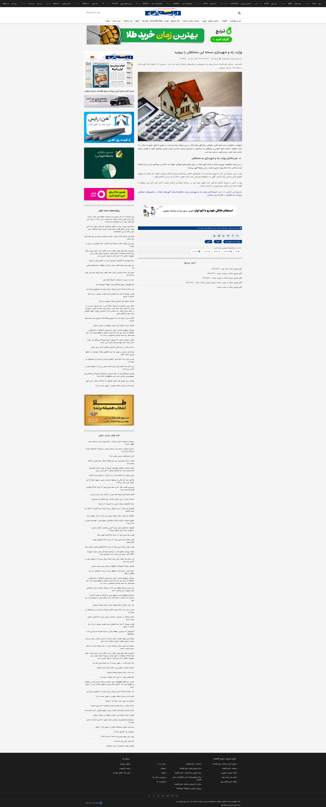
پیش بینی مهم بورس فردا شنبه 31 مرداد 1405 (117, 736)
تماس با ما (162, 764)
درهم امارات (275, 4)
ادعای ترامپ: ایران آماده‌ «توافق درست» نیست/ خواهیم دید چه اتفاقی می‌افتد (111, 572)
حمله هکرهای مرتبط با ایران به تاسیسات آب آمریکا (116, 504)
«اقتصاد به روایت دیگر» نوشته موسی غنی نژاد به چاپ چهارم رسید (110, 516)
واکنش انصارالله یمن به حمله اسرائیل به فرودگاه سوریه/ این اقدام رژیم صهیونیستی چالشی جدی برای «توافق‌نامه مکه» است (109, 375)
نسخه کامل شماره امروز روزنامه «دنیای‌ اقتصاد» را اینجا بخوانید (109, 91)
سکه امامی (73, 4)
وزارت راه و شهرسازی (232, 241)
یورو (297, 4)
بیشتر (107, 21)
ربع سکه (321, 4)
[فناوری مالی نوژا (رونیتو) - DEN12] (109, 410)
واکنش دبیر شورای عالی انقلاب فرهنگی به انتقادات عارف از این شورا (110, 381)
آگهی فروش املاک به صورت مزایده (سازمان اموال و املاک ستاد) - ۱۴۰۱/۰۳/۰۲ (214, 282)
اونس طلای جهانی (103, 4)
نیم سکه (17, 4)
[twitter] (228, 236)
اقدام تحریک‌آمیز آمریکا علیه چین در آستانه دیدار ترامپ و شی (112, 494)
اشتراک (163, 773)
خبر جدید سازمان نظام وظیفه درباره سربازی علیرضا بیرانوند (113, 605)
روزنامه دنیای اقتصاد (229, 768)
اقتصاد (224, 21)
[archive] (149, 796)
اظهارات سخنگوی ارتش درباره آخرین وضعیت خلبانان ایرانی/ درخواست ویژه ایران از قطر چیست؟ (112, 529)
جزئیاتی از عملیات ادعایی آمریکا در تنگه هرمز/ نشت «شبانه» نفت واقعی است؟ (111, 442)
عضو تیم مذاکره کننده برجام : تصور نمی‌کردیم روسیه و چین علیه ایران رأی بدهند (109, 237)
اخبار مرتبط (190, 263)
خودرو (166, 21)
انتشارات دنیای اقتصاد (193, 764)
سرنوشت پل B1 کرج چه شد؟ (124, 732)
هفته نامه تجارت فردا (229, 777)
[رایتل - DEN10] (109, 194)
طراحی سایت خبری (94, 803)
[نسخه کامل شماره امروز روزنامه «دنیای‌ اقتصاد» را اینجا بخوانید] (109, 70)
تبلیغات (163, 768)
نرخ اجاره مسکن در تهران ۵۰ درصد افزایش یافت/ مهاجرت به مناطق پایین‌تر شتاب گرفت (110, 353)
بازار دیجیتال (175, 21)
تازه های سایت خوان (109, 435)
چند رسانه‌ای (127, 21)
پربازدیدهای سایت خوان (109, 210)
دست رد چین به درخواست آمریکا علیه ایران (118, 280)
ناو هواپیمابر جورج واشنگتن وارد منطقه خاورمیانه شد (115, 284)
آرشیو (137, 21)
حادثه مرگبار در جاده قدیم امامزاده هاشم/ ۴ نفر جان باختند (112, 347)
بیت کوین (252, 4)
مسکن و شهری (213, 21)
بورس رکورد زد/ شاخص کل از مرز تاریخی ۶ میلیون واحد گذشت (111, 475)
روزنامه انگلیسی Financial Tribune (188, 788)
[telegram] (219, 236)
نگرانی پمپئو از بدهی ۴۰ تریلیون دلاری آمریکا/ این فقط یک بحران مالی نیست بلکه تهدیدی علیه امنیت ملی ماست (110, 341)
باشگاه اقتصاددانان (156, 21)
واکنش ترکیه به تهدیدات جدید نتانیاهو (120, 746)
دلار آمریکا (191, 4)
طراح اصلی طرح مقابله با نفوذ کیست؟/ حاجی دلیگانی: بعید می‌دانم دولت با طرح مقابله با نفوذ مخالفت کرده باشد (109, 640)
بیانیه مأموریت (125, 768)
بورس (204, 21)
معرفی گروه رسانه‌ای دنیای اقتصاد (225, 764)
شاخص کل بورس (224, 4)
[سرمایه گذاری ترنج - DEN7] (163, 35)
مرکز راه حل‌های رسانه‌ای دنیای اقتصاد (187, 784)
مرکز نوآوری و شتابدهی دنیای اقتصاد (188, 773)
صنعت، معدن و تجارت (190, 21)
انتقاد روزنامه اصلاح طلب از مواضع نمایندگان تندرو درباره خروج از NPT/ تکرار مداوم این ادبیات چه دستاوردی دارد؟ (110, 553)
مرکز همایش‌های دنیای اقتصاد (190, 768)
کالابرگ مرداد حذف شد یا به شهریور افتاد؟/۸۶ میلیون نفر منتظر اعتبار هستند (109, 319)
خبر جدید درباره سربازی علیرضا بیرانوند (120, 672)
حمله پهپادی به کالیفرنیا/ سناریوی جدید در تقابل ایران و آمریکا (111, 260)
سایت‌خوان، (231, 228)
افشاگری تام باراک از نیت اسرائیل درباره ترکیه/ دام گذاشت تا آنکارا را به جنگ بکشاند (109, 509)
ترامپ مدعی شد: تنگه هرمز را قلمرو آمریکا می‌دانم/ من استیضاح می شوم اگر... (109, 360)
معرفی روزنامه (125, 764)
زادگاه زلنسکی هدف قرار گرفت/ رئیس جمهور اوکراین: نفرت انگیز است (109, 710)
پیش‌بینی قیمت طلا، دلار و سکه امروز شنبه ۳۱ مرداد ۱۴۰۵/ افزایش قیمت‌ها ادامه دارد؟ (110, 488)
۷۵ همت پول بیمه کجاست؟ (124, 741)
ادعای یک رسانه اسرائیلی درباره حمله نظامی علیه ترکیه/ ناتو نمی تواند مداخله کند (109, 273)
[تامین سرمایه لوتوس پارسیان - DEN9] (109, 163)
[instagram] (177, 796)
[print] (214, 236)
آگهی (208, 241)
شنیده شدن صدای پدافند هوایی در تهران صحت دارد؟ (114, 385)
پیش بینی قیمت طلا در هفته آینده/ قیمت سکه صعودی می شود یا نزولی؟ (110, 244)
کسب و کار (116, 21)
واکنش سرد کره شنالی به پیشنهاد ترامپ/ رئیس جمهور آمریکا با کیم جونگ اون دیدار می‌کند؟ (110, 481)
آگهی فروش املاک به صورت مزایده (229, 287)
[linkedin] (223, 236)
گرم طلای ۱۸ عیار (165, 4)
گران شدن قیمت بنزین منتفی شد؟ (121, 456)
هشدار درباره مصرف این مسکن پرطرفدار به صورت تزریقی (113, 325)
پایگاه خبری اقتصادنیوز (229, 782)
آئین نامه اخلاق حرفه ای (121, 773)
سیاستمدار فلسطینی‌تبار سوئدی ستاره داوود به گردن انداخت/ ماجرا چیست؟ (110, 721)
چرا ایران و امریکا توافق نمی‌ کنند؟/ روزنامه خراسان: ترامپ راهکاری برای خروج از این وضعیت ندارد (110, 589)
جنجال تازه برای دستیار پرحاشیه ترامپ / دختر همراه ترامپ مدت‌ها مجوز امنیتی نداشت (110, 647)
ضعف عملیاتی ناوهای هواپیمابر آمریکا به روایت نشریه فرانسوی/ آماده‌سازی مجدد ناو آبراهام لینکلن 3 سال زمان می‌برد (111, 469)
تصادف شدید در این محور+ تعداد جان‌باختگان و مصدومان (112, 499)
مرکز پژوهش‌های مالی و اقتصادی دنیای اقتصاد (187, 778)
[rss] (163, 796)
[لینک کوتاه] (237, 236)
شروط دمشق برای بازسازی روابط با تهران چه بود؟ (116, 301)
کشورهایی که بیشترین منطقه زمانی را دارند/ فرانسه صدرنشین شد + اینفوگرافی (110, 632)
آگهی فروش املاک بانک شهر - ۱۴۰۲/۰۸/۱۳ (226, 269)
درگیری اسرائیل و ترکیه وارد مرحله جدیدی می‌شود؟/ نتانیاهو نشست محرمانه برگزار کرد (110, 450)
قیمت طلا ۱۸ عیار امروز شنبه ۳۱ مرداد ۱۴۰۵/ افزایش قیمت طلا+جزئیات (113, 541)
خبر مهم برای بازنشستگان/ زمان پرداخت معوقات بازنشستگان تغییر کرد (110, 266)
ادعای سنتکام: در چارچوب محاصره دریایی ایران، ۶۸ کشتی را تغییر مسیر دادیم (110, 618)
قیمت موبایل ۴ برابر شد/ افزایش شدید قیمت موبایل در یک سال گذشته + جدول (111, 295)
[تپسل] (145, 206)
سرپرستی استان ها (159, 777)
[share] (158, 796)
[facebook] (233, 236)
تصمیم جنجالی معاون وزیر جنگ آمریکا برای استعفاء (115, 667)
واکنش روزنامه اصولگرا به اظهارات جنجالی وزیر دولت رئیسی (112, 566)
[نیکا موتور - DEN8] (109, 101)
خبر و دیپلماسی (235, 21)
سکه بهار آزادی (44, 4)
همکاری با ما (161, 782)
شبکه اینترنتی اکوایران (229, 773)
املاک (218, 241)
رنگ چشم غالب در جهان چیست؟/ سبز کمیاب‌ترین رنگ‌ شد (113, 663)
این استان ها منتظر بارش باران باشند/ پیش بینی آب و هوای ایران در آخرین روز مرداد (109, 367)
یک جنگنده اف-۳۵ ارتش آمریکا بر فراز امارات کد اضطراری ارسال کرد (110, 289)
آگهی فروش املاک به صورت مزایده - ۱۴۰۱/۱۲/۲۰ (224, 273)
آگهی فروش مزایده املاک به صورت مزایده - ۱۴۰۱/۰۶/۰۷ (222, 278)
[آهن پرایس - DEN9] (109, 127)
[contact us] (154, 796)
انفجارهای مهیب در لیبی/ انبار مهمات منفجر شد (117, 677)
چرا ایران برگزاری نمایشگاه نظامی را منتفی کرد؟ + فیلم (115, 727)
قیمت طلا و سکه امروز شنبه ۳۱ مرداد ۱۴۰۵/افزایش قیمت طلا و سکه (109, 547)
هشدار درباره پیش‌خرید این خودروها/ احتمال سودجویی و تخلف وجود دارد (111, 462)
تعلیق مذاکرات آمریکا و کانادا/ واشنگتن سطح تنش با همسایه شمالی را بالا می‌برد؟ (109, 521)
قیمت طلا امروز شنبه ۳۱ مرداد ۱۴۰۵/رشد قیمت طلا (116, 535)
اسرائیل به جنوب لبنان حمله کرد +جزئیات (119, 701)
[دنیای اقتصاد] (163, 13)
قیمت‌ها (145, 21)
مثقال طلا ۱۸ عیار (134, 4)
